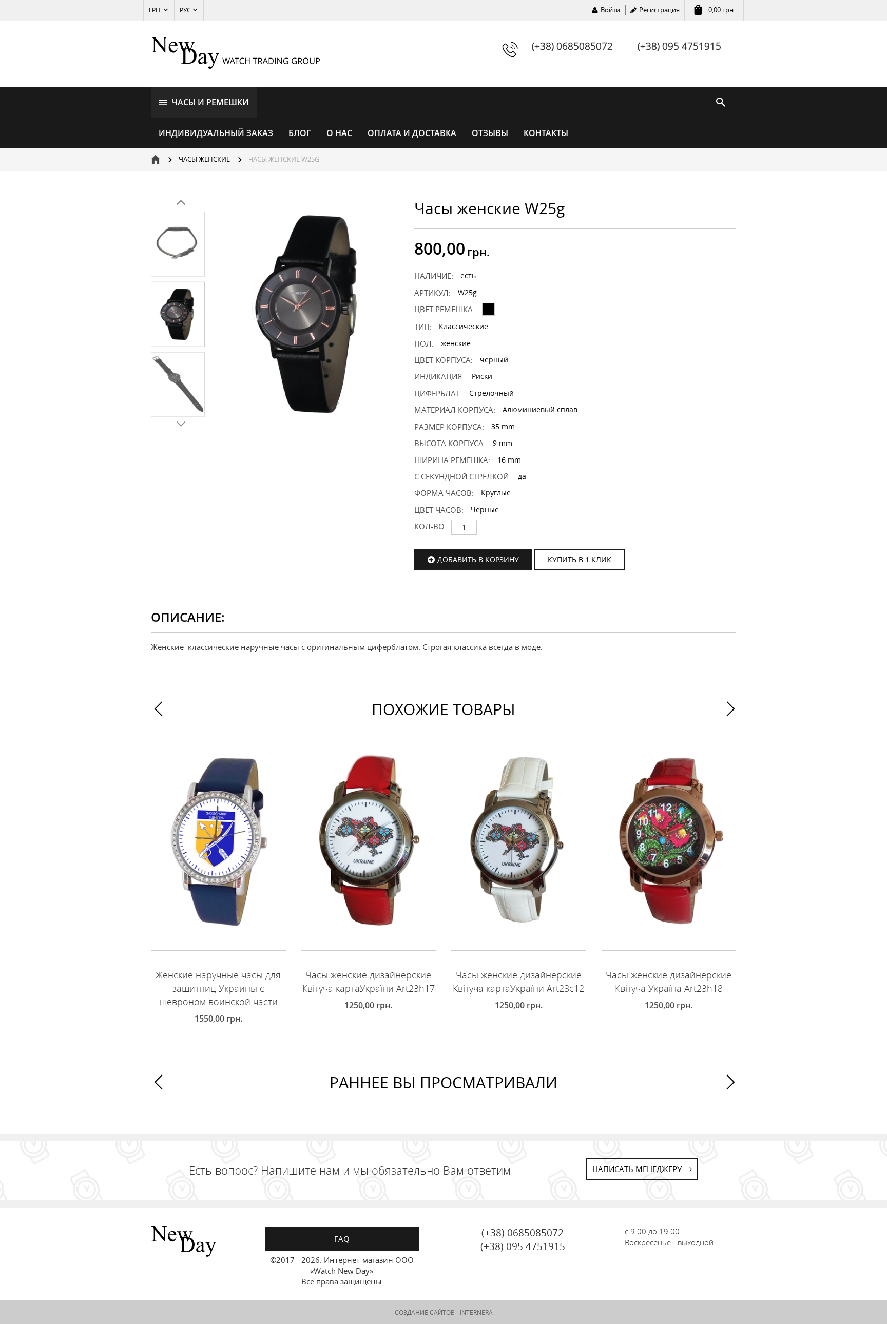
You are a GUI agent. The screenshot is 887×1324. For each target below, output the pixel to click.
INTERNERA (476, 1312)
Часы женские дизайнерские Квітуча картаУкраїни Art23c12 (518, 981)
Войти (610, 9)
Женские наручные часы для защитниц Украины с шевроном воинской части (218, 988)
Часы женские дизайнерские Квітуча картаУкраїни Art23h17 (368, 981)
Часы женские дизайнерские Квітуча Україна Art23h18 (668, 981)
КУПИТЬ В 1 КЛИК (579, 559)
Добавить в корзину (478, 559)
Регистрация (659, 9)
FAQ (342, 1239)
